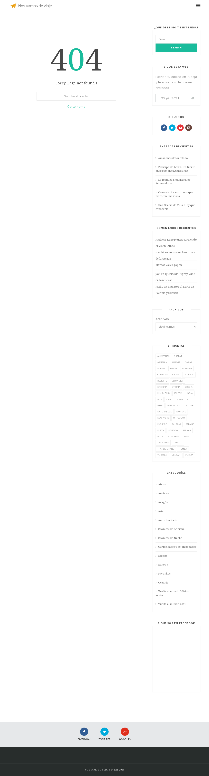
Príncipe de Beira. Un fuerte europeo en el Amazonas (175, 169)
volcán (176, 455)
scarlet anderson (166, 252)
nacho (159, 286)
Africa (162, 484)
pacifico (162, 424)
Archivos (162, 319)
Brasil (174, 368)
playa (160, 430)
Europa (163, 564)
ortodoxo (179, 418)
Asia (160, 511)
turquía (162, 455)
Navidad (181, 412)
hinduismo (163, 393)
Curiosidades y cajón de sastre (177, 546)
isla (159, 399)
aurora (176, 362)
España (163, 555)
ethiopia (162, 387)
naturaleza (164, 412)
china (176, 374)
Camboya (162, 374)
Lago (169, 399)
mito (160, 405)
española (177, 381)
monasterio (174, 405)
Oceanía (163, 582)
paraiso (190, 424)
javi (158, 273)
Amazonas (163, 356)
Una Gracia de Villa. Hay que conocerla (175, 207)
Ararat (178, 356)
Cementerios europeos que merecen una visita (174, 194)
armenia (162, 362)
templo (177, 442)
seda (186, 436)
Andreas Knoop (166, 239)
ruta (160, 436)
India (190, 393)
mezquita (182, 399)
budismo (187, 368)
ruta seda (173, 436)
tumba (183, 449)
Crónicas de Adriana (171, 529)
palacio (176, 424)
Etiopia (176, 387)
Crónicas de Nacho (170, 538)
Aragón (163, 502)
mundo (190, 405)
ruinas (187, 430)
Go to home (76, 107)
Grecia (189, 387)
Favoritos (164, 573)
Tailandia (163, 442)
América (163, 493)
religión (173, 430)
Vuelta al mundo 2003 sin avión (173, 593)
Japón (178, 265)
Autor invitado (167, 520)
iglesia (178, 393)
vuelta (189, 455)
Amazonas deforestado (173, 158)
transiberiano (166, 449)
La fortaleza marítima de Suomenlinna (173, 181)
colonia (189, 374)
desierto (162, 381)
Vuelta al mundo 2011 (172, 604)
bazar (188, 362)
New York (163, 418)
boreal (161, 368)
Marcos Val (163, 265)
